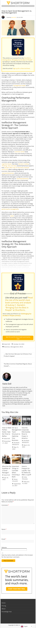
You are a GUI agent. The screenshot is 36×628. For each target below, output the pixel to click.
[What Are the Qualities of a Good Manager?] (6, 455)
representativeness (22, 178)
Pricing (4, 606)
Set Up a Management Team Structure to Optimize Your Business (16, 434)
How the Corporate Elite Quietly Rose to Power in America (26, 433)
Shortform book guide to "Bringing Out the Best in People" (17, 59)
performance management (10, 209)
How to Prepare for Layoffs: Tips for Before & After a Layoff (26, 470)
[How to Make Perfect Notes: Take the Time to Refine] (6, 417)
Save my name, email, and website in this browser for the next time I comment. (17, 556)
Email (4, 539)
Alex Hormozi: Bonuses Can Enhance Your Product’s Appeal (18, 355)
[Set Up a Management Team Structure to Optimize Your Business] (16, 417)
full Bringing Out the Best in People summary (17, 314)
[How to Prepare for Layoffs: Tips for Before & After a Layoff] (26, 455)
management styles (19, 85)
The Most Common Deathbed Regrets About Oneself (18, 365)
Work (21, 347)
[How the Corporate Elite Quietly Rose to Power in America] (26, 417)
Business (7, 347)
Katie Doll (13, 17)
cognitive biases (7, 164)
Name (4, 529)
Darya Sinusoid (15, 480)
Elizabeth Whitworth (15, 443)
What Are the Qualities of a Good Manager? (6, 469)
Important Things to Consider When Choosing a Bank (16, 471)
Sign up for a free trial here (21, 68)
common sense (19, 152)
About (3, 609)
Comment (5, 505)
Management (15, 347)
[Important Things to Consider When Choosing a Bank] (16, 455)
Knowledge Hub (7, 612)
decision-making (23, 164)
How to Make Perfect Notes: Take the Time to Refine (6, 432)
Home (3, 603)
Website (4, 547)
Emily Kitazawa (25, 478)
